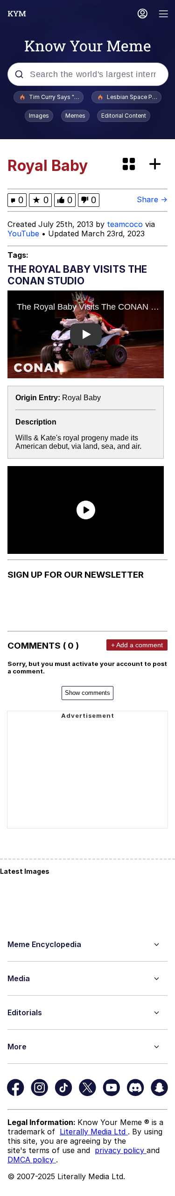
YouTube (23, 233)
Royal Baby (81, 398)
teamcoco (125, 224)
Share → (152, 199)
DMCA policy (31, 1159)
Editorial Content (123, 115)
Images (39, 115)
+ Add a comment (137, 645)
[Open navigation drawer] (163, 14)
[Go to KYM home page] (16, 13)
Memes (75, 115)
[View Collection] (129, 164)
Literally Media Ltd (94, 1131)
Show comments (87, 692)
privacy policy (121, 1150)
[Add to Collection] (157, 164)
